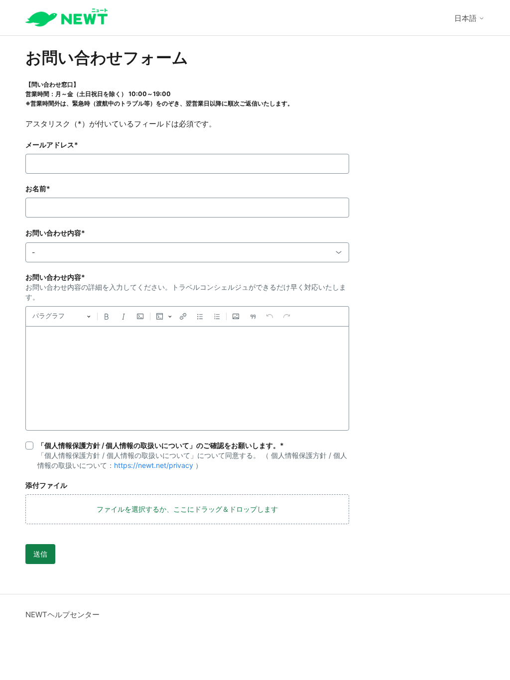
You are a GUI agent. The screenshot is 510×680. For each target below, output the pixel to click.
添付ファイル (46, 485)
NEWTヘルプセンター (62, 614)
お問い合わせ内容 (55, 232)
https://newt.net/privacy (153, 465)
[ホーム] (66, 17)
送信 (40, 554)
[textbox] (187, 378)
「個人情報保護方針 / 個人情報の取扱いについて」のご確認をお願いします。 (160, 445)
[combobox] (187, 252)
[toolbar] (187, 316)
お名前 (37, 188)
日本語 (466, 18)
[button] (187, 509)
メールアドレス (51, 144)
